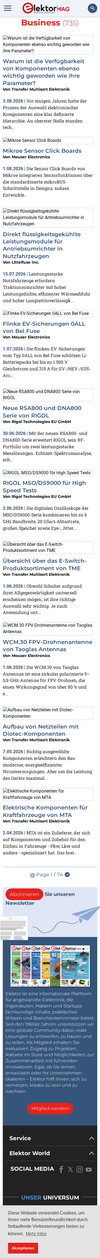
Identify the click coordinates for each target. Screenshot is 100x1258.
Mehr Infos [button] (36, 1233)
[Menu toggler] (8, 8)
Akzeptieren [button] (23, 1248)
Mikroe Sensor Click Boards (42, 150)
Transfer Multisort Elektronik (41, 89)
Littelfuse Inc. (25, 262)
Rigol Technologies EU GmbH (41, 421)
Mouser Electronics (31, 156)
